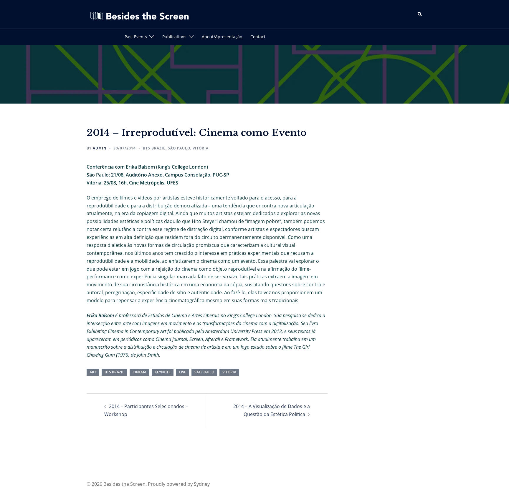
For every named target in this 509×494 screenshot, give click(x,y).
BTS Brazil (154, 148)
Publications (174, 36)
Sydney (202, 484)
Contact (257, 36)
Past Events (136, 36)
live (182, 372)
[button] (420, 14)
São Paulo (179, 148)
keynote (163, 372)
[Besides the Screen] (140, 14)
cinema (139, 372)
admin (99, 148)
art (93, 372)
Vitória (201, 148)
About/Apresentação (222, 36)
